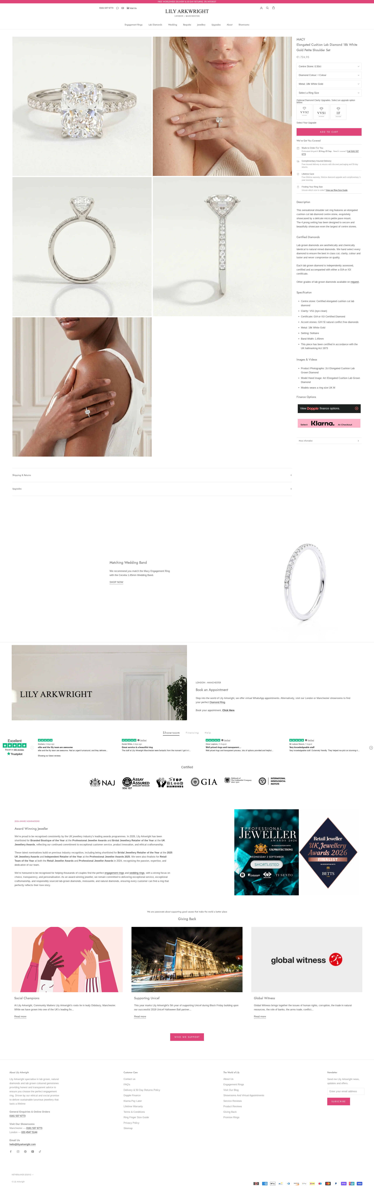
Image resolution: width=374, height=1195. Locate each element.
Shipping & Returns (21, 475)
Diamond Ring (217, 702)
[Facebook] (10, 1151)
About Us (228, 1079)
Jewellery (201, 24)
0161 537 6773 (106, 8)
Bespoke (187, 24)
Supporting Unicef (146, 998)
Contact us (129, 1079)
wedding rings (136, 873)
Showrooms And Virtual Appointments (243, 1095)
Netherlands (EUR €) (21, 1174)
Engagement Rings (133, 24)
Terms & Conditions (134, 1112)
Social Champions (26, 998)
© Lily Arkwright (18, 1181)
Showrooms (244, 24)
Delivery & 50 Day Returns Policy (142, 1090)
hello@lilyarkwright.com (22, 1144)
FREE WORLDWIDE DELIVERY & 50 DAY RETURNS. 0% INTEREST (187, 1)
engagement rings (114, 873)
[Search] (267, 7)
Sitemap (128, 1128)
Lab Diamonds (155, 24)
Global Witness (264, 998)
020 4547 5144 (29, 1132)
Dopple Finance (132, 1095)
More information (306, 440)
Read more (20, 1016)
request (355, 282)
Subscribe (338, 1101)
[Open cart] (273, 7)
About (229, 24)
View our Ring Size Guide (336, 190)
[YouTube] (32, 1151)
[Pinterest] (25, 1151)
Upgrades (216, 24)
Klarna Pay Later (133, 1101)
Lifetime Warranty (133, 1106)
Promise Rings (231, 1117)
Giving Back (230, 1112)
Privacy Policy (131, 1123)
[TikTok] (40, 1151)
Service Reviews (232, 1101)
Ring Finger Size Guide (136, 1117)
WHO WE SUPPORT (187, 1037)
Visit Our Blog (231, 1090)
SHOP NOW (116, 582)
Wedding (172, 24)
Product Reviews (232, 1106)
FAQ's (127, 1084)
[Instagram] (18, 1151)
